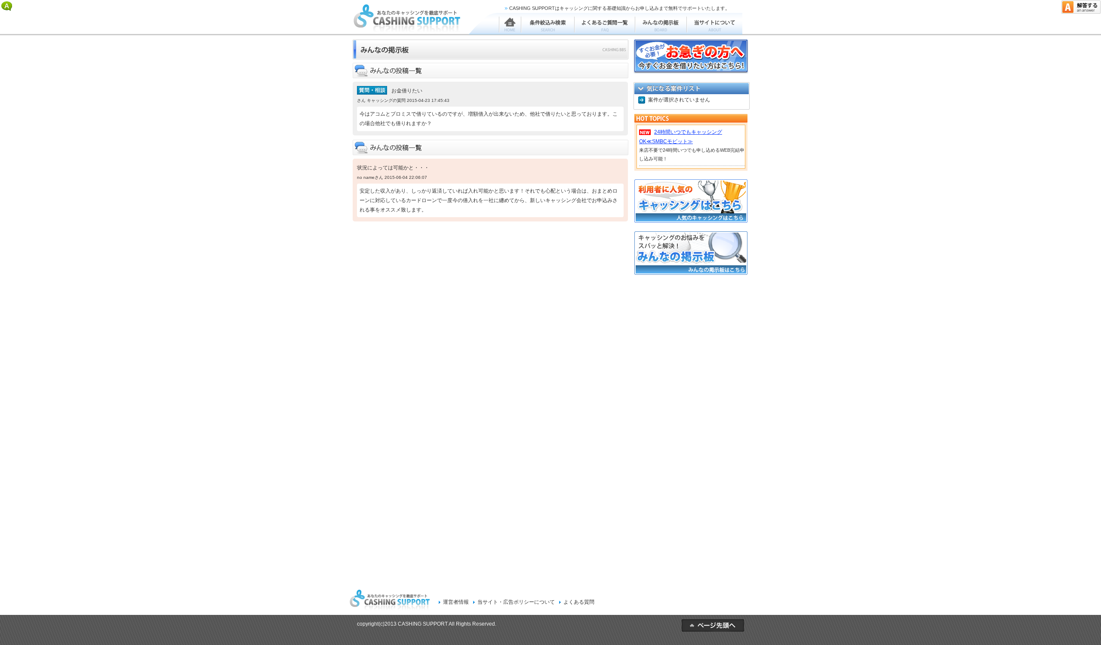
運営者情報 (456, 602)
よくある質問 (578, 602)
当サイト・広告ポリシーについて (516, 602)
